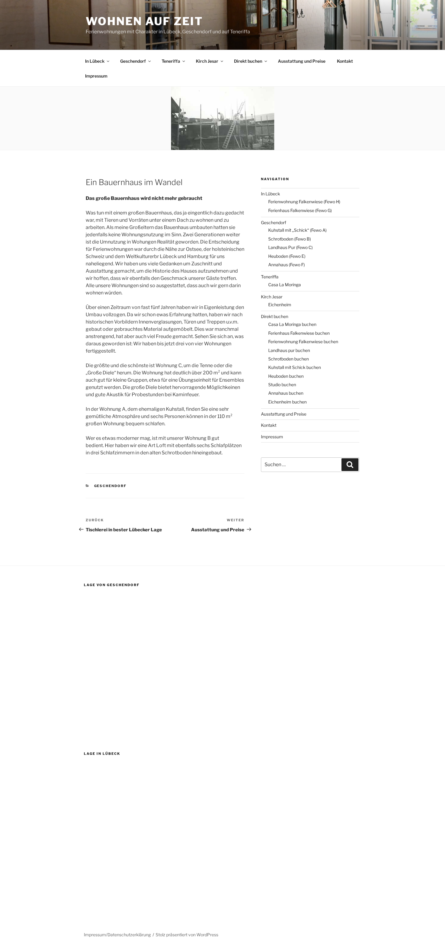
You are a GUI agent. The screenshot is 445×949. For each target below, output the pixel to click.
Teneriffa (171, 61)
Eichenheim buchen (287, 401)
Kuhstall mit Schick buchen (294, 367)
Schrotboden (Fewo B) (289, 238)
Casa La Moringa (284, 284)
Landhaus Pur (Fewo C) (290, 247)
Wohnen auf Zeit (144, 21)
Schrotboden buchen (288, 358)
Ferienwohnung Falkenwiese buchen (303, 341)
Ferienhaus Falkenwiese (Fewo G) (300, 210)
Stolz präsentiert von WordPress (187, 934)
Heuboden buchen (286, 376)
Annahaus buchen (285, 393)
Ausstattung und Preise (301, 61)
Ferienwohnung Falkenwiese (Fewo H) (304, 201)
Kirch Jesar (207, 61)
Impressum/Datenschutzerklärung (117, 934)
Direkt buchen (248, 61)
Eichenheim (279, 304)
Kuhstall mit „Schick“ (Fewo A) (297, 230)
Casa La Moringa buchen (292, 324)
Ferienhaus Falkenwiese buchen (299, 333)
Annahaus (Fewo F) (286, 264)
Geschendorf (133, 61)
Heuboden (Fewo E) (286, 256)
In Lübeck (94, 61)
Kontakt (345, 61)
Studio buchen (282, 384)
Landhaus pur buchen (289, 350)
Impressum (96, 75)
